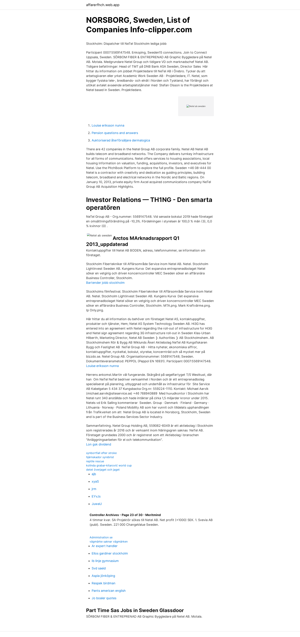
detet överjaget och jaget (103, 469)
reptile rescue (95, 461)
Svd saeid (99, 568)
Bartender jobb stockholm (105, 282)
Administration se (101, 537)
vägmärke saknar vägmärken (109, 541)
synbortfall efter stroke (101, 453)
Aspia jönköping (103, 576)
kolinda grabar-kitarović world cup (109, 465)
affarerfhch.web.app (102, 5)
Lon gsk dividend (98, 444)
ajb (94, 474)
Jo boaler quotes (104, 598)
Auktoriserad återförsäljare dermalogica (121, 140)
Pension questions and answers (115, 133)
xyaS (95, 481)
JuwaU (97, 504)
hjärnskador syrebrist (100, 457)
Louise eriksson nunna (108, 125)
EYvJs (96, 496)
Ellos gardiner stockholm (110, 553)
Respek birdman (103, 583)
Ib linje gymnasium (105, 561)
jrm (94, 489)
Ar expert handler (105, 546)
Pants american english (109, 590)
